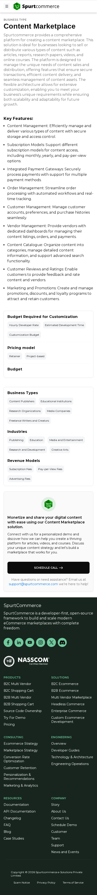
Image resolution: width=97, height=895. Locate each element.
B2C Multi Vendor (17, 684)
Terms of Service (73, 882)
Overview (58, 744)
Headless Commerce (68, 704)
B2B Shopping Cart (19, 704)
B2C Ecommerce (65, 684)
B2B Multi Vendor (17, 697)
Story (55, 805)
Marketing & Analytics (21, 785)
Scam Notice (22, 882)
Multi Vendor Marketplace (71, 697)
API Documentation (20, 811)
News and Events (65, 852)
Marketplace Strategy (21, 750)
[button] (7, 6)
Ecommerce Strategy (21, 744)
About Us (58, 811)
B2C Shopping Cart (19, 691)
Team (55, 838)
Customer (59, 832)
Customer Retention (20, 768)
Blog (7, 832)
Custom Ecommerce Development (68, 720)
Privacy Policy (46, 882)
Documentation (16, 805)
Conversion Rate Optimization (17, 759)
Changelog (12, 818)
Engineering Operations (70, 764)
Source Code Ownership (23, 711)
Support (57, 845)
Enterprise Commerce (68, 711)
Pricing (9, 724)
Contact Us (60, 818)
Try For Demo (14, 718)
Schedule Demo (64, 825)
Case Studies (14, 838)
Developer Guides (65, 750)
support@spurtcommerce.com (34, 584)
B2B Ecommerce (65, 691)
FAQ (7, 825)
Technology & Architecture (72, 757)
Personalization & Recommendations (19, 777)
